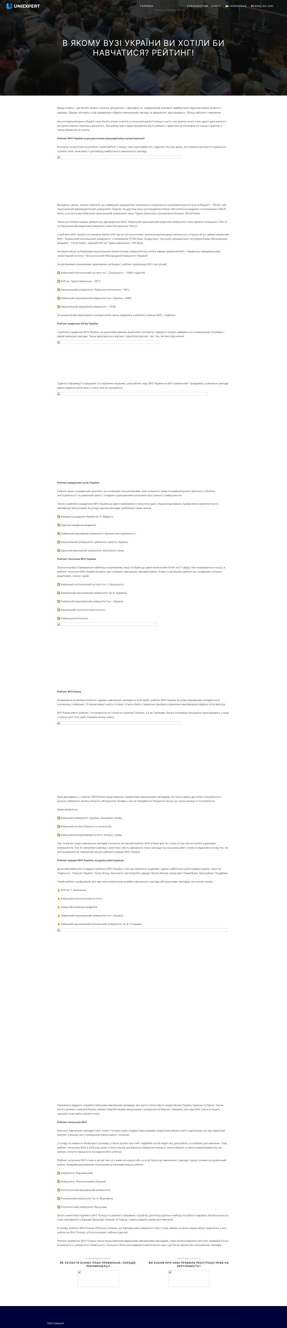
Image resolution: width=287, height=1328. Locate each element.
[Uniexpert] (23, 6)
